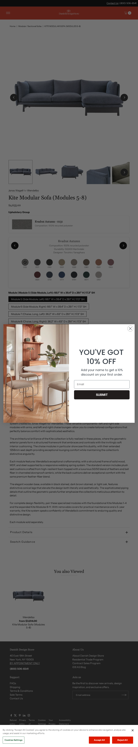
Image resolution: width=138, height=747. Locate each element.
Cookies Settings (14, 740)
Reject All (122, 740)
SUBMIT (102, 395)
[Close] (132, 730)
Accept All (99, 740)
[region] (69, 736)
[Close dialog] (130, 328)
